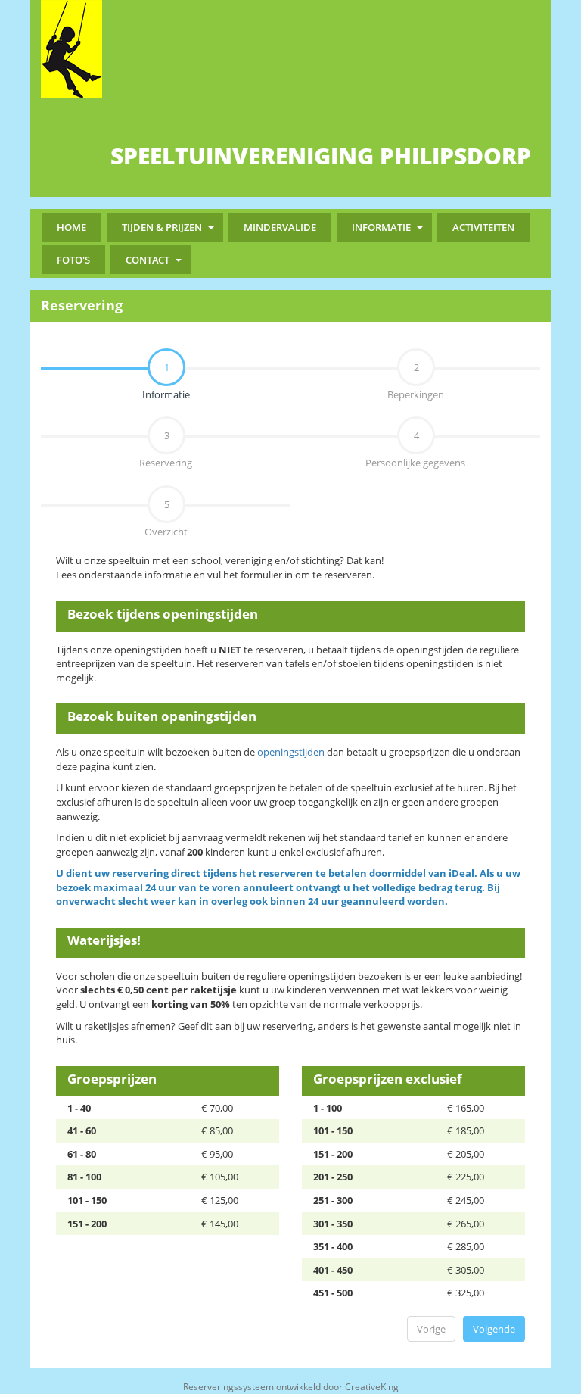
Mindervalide (280, 227)
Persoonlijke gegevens (415, 449)
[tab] (165, 367)
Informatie (115, 380)
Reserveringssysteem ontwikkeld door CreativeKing (291, 1386)
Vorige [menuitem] (431, 1329)
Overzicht (166, 517)
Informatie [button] (381, 227)
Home (71, 227)
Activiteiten (483, 227)
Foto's (73, 260)
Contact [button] (147, 260)
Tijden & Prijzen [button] (162, 227)
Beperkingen (415, 380)
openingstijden (291, 752)
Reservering (165, 449)
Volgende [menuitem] (494, 1329)
